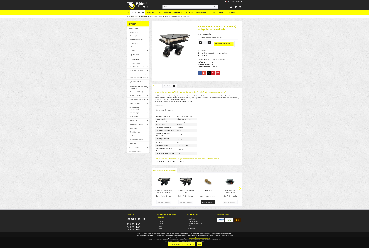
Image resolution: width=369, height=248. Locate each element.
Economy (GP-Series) (135, 36)
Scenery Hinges (134, 113)
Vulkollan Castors (135, 96)
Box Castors (133, 120)
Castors (133, 47)
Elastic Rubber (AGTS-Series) (138, 74)
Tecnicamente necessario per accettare (181, 244)
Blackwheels (134, 32)
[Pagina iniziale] (128, 12)
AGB (189, 226)
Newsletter (201, 12)
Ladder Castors (134, 136)
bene (199, 244)
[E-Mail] (218, 73)
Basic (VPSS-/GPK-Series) (137, 67)
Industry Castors (134, 147)
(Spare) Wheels (135, 43)
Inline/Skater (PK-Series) (136, 70)
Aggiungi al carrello (208, 202)
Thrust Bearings (135, 132)
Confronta (202, 51)
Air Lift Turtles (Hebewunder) (135, 55)
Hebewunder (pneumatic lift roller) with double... (164, 191)
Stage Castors (133, 28)
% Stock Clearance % (135, 151)
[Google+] (204, 73)
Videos (221, 12)
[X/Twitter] (209, 73)
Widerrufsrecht (193, 221)
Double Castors (136, 63)
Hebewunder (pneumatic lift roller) (186, 191)
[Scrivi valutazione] (218, 31)
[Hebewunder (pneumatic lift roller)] (186, 181)
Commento (203, 55)
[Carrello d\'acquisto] (240, 7)
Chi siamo (212, 12)
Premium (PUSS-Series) (136, 39)
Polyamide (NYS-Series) (136, 92)
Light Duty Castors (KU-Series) (138, 77)
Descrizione (157, 86)
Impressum (191, 228)
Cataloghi (189, 12)
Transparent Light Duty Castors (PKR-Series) (138, 87)
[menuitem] (236, 1)
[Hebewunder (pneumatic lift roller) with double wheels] (164, 181)
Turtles (133, 50)
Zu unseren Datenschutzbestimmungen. (199, 238)
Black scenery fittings (136, 140)
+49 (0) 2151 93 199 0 (136, 219)
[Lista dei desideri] (236, 7)
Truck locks (133, 143)
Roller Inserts (134, 117)
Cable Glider (134, 128)
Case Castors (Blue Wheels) (138, 99)
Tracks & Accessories (136, 124)
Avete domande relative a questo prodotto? (213, 53)
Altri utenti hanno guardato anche (164, 170)
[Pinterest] (213, 73)
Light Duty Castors (135, 103)
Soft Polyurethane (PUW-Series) (136, 82)
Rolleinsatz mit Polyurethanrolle (230, 191)
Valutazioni (170, 86)
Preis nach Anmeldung (222, 44)
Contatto (231, 12)
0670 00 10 (208, 190)
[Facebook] (200, 73)
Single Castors (135, 59)
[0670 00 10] (208, 182)
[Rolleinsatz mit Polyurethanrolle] (230, 181)
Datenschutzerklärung (195, 223)
